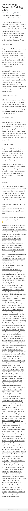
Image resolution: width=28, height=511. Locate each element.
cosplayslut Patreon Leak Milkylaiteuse (13, 301)
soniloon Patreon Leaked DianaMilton (13, 438)
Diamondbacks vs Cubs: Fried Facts (12, 456)
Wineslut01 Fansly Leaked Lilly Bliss (12, 409)
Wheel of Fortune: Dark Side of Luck (13, 336)
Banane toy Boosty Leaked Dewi (11, 334)
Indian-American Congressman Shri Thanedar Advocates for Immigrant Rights (14, 429)
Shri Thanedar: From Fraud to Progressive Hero (13, 372)
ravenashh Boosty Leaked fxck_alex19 (13, 289)
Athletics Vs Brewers (6, 13)
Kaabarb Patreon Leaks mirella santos (13, 252)
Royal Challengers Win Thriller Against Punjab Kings (14, 478)
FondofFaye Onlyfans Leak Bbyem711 (13, 465)
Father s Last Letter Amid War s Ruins (13, 440)
